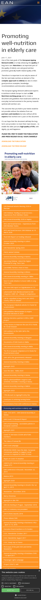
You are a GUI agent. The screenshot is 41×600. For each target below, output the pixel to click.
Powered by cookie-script (20, 598)
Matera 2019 (8, 476)
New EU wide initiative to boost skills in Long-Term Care (20, 282)
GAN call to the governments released (17, 357)
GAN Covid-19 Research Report (15, 419)
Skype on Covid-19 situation (14, 459)
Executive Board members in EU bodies (18, 529)
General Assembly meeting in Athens (17, 272)
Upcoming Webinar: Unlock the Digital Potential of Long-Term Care (17, 262)
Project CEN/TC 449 (11, 564)
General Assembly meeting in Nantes (17, 257)
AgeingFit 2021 (9, 430)
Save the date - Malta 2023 (13, 371)
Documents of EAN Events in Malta (16, 342)
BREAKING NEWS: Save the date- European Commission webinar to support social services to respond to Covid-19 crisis (19, 452)
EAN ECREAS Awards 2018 (13, 514)
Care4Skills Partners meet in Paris (16, 268)
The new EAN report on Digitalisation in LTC (19, 287)
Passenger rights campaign (13, 560)
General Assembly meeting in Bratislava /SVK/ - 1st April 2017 (20, 554)
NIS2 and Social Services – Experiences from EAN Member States (20, 225)
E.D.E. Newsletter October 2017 (15, 533)
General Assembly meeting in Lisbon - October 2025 (17, 242)
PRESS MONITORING (11, 252)
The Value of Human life (12, 441)
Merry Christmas (10, 496)
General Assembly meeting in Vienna (17, 375)
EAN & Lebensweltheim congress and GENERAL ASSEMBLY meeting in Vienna (18, 380)
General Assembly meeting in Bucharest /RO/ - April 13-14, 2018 (20, 523)
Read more (19, 580)
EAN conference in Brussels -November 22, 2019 (19, 471)
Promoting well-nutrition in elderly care (18, 408)
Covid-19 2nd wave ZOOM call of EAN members (17, 436)
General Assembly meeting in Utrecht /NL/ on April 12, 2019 (20, 486)
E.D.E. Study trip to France (13, 542)
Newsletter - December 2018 (14, 491)
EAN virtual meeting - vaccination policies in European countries (19, 425)
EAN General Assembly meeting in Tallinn (18, 276)
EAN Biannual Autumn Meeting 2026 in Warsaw (17, 207)
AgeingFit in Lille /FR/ (11, 500)
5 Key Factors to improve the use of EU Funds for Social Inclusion (20, 325)
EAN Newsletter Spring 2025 (14, 248)
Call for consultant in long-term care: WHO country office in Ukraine (19, 299)
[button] (20, 595)
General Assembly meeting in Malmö (17, 386)
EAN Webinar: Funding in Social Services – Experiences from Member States (18, 214)
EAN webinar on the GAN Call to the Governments (16, 332)
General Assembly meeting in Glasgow (18, 338)
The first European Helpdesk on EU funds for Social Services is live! (20, 352)
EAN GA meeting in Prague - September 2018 (20, 505)
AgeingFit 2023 (9, 366)
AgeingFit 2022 (9, 390)
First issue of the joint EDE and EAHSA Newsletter (17, 548)
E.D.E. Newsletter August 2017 (15, 538)
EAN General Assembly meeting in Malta (18, 346)
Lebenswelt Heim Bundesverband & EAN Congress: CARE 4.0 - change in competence (20, 293)
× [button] (39, 571)
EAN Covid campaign (11, 445)
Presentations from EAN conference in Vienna (20, 404)
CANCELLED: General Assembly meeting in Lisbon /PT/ (19, 464)
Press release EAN (10, 518)
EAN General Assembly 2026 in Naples (18, 219)
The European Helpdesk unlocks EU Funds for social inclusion (20, 306)
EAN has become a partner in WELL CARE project (19, 319)
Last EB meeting (10, 569)
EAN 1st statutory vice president (16, 509)
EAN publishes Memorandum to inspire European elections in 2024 (18, 312)
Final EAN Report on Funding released (17, 237)
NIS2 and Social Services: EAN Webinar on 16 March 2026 (20, 231)
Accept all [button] (10, 590)
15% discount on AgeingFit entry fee (17, 395)
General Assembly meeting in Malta (16, 362)
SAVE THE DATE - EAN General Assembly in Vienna (19, 414)
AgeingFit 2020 (9, 480)
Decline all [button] (30, 590)
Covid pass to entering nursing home (17, 399)
